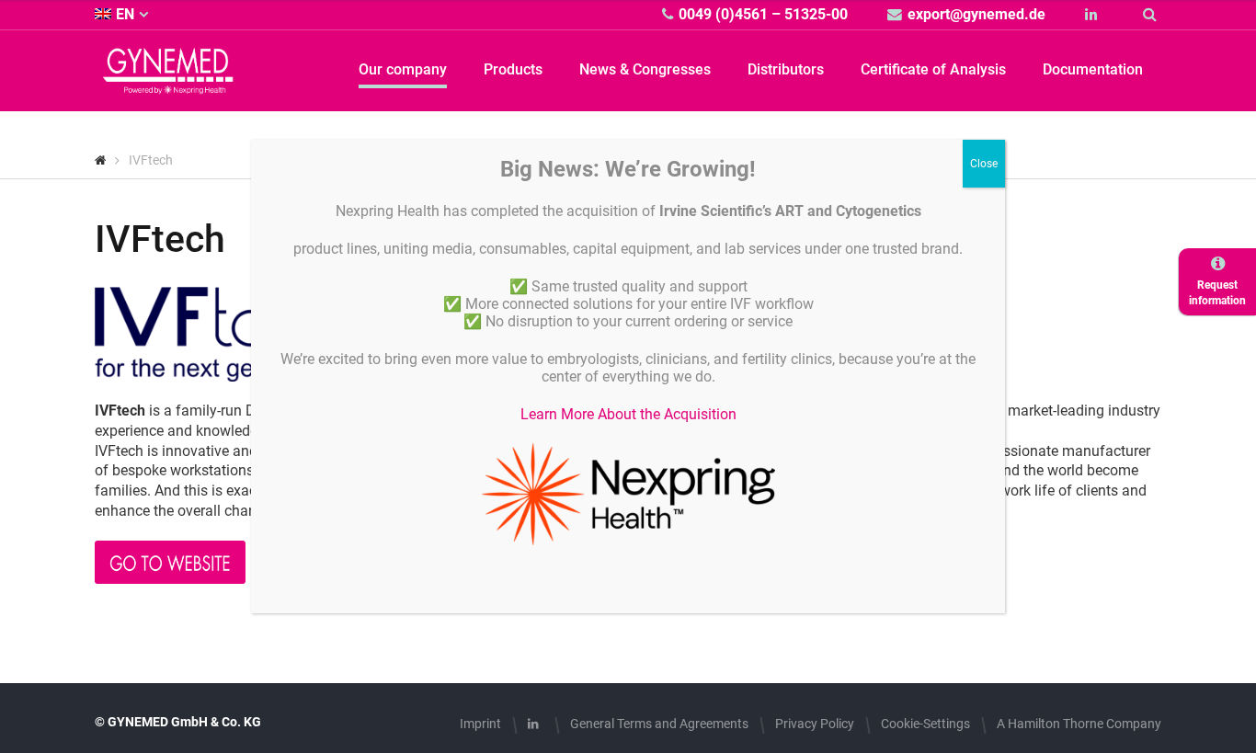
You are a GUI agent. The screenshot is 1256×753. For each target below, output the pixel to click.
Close (984, 163)
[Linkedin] (1093, 14)
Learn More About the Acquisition (628, 414)
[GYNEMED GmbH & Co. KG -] (168, 83)
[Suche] (1152, 14)
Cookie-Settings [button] (925, 723)
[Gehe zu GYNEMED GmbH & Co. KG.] (101, 160)
